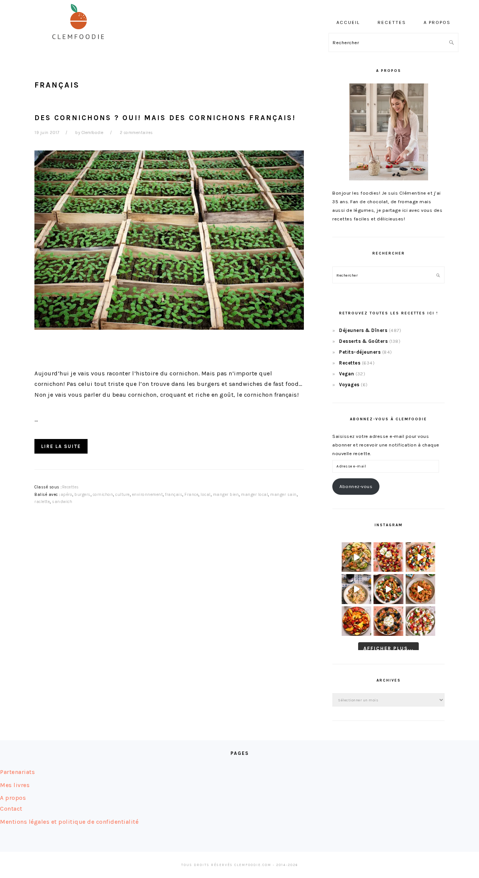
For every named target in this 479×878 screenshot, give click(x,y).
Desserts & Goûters (363, 341)
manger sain (283, 494)
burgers (82, 494)
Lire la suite (61, 446)
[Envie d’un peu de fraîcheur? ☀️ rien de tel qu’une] (420, 621)
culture (122, 494)
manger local (254, 494)
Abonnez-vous (355, 486)
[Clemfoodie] (80, 44)
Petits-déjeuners (360, 352)
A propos (13, 797)
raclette (42, 501)
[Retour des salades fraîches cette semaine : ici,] (420, 557)
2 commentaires (136, 132)
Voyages (349, 384)
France (191, 494)
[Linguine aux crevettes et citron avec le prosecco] (356, 589)
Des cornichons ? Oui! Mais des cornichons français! (165, 117)
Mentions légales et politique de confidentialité (69, 821)
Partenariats (17, 771)
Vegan (346, 373)
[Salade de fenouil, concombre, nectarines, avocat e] (356, 557)
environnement (147, 494)
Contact (11, 808)
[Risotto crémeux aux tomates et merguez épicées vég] (420, 589)
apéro (67, 494)
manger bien (226, 494)
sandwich (62, 501)
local (206, 494)
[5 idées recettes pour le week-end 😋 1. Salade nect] (356, 621)
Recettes (70, 487)
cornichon (103, 494)
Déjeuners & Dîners (363, 330)
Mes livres (15, 785)
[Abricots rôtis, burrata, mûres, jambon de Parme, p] (388, 621)
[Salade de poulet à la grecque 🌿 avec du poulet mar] (388, 589)
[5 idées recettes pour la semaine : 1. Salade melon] (388, 557)
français (173, 494)
